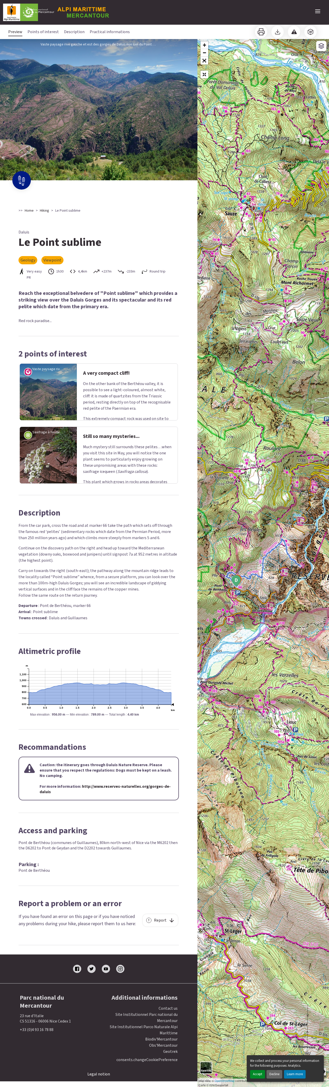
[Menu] (318, 11)
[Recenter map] (204, 74)
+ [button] (204, 45)
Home (29, 210)
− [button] (204, 53)
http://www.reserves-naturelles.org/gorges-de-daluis (105, 789)
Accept (257, 1074)
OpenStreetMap (224, 1081)
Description (74, 32)
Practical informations (110, 32)
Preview (15, 32)
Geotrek (170, 1051)
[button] (204, 60)
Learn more (295, 1074)
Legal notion (98, 1074)
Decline (274, 1074)
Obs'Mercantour (163, 1045)
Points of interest (43, 32)
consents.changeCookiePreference (147, 1060)
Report (160, 920)
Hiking (44, 210)
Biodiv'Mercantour (161, 1039)
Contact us (168, 1008)
